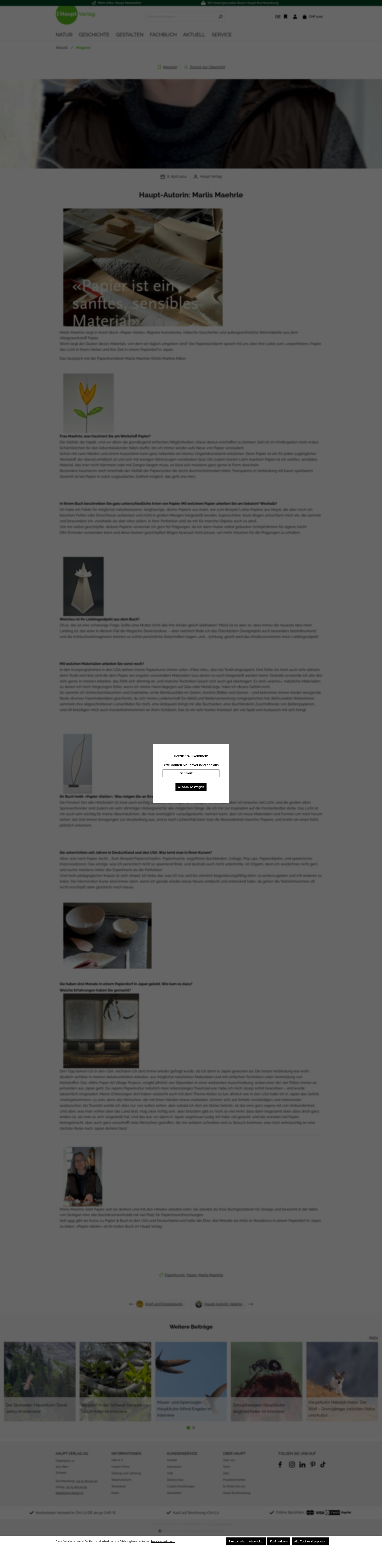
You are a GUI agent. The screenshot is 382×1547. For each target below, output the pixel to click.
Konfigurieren (278, 1541)
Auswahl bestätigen (191, 787)
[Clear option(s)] (210, 773)
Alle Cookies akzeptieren (310, 1541)
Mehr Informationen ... (163, 1541)
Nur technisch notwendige (246, 1541)
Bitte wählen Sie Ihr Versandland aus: (191, 765)
